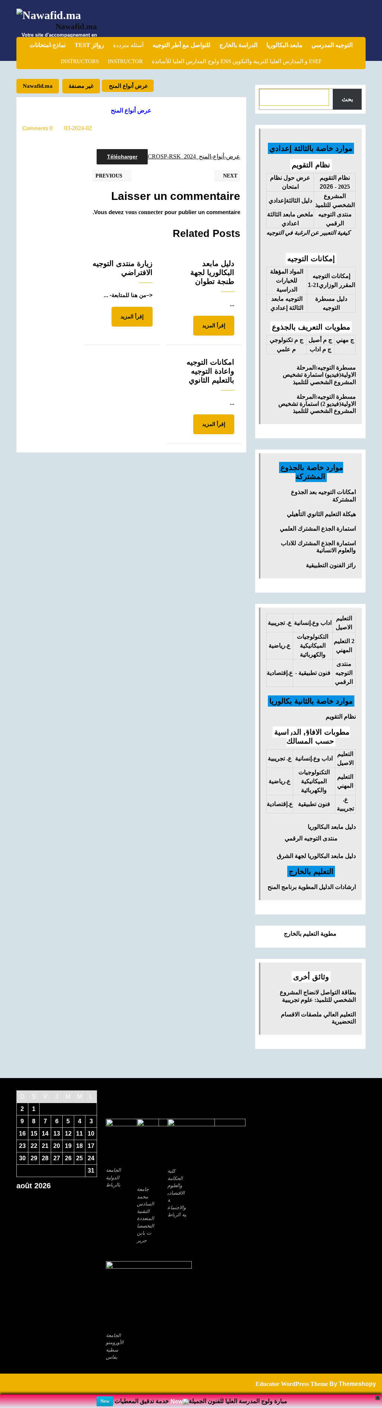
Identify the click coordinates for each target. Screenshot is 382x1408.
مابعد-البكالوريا (284, 45)
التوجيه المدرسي (332, 45)
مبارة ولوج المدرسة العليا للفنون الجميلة (238, 1401)
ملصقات (311, 1014)
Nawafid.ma (76, 26)
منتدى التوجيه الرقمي (311, 838)
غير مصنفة (81, 86)
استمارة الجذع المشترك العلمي (318, 528)
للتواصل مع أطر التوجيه (181, 45)
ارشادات (345, 887)
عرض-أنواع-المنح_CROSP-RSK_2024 (194, 156)
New (104, 1401)
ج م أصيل (320, 340)
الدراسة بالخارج (238, 45)
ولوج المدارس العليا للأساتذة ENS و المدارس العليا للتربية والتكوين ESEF (237, 61)
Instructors (80, 61)
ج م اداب (320, 349)
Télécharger (122, 157)
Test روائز (89, 45)
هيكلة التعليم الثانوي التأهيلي (321, 514)
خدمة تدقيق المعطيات (142, 1401)
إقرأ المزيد (209, 329)
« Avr (53, 1198)
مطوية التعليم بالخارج (310, 933)
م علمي (286, 349)
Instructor (125, 61)
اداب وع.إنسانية (313, 623)
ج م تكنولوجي (286, 340)
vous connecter (144, 212)
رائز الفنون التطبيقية (331, 565)
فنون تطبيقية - (313, 673)
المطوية (307, 887)
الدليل (326, 887)
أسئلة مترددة (128, 45)
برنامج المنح (282, 887)
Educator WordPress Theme (292, 1384)
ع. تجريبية (280, 623)
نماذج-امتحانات (47, 45)
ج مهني (345, 340)
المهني (344, 650)
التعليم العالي (339, 1014)
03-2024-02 (78, 128)
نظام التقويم (341, 716)
